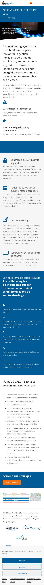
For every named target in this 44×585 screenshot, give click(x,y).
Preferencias (22, 573)
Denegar (22, 567)
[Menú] (41, 3)
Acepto (22, 560)
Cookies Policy (4, 580)
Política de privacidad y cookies (17, 580)
